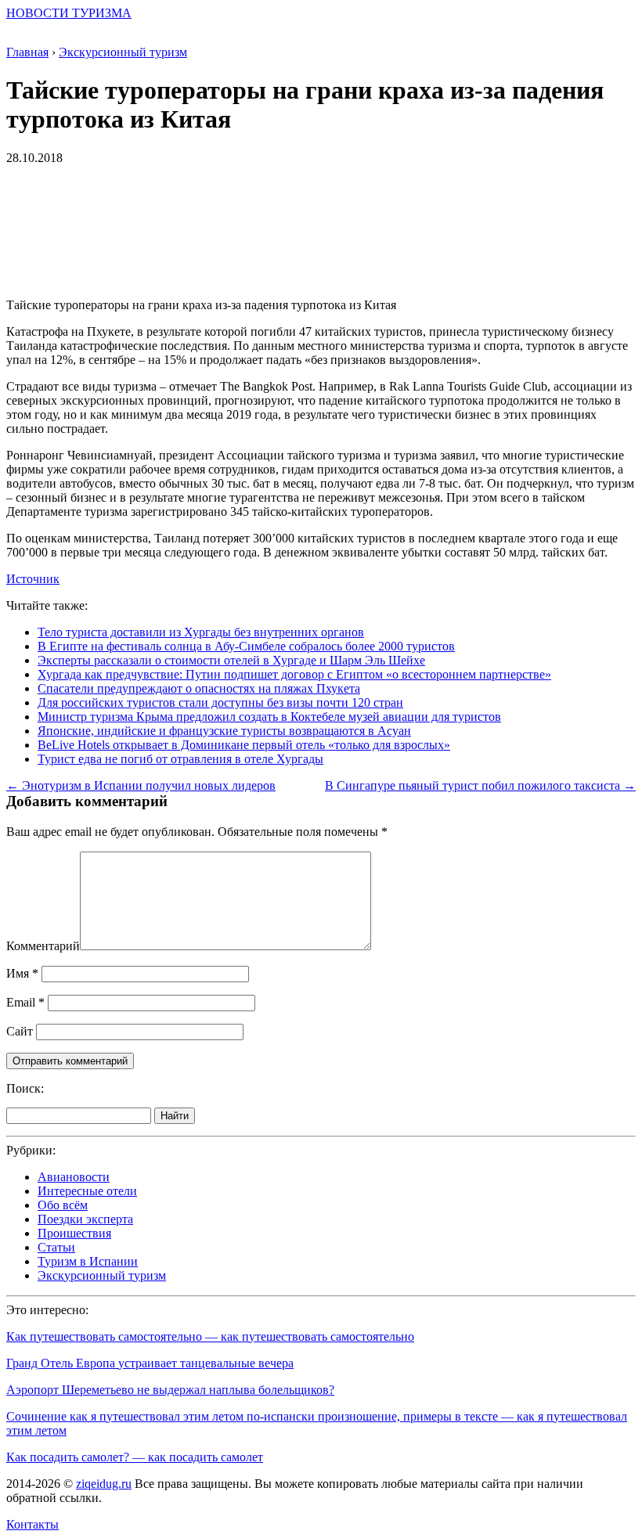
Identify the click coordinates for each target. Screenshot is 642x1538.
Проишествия (74, 1233)
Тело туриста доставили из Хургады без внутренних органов (201, 632)
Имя (22, 973)
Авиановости (74, 1176)
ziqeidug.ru (104, 1483)
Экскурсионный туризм (102, 1275)
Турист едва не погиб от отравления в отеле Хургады (180, 758)
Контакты (32, 1524)
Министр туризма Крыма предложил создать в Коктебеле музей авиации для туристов (269, 716)
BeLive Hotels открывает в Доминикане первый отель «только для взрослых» (244, 744)
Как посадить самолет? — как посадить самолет (134, 1457)
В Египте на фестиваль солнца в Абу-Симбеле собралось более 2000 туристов (246, 646)
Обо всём (63, 1205)
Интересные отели (87, 1191)
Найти (174, 1116)
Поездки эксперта (85, 1219)
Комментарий (43, 946)
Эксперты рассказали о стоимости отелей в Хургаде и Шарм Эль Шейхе (231, 660)
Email (25, 1002)
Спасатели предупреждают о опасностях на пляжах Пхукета (199, 688)
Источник (33, 578)
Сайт (19, 1031)
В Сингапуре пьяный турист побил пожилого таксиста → (480, 785)
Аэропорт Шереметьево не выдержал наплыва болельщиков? (170, 1389)
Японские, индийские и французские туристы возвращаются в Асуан (224, 730)
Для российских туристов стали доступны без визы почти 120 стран (220, 702)
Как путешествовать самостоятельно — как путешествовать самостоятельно (210, 1336)
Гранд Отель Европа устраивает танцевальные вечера (150, 1363)
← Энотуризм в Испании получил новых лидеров (141, 785)
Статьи (56, 1247)
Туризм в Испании (88, 1261)
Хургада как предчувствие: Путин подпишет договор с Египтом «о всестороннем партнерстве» (294, 674)
